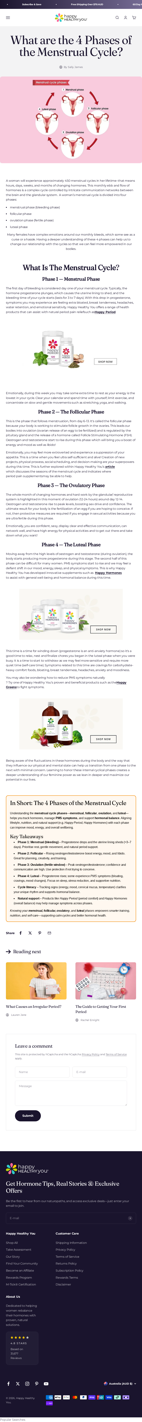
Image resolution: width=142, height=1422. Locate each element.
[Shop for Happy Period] (71, 348)
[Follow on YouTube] (46, 1383)
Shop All (12, 1243)
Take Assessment (18, 1249)
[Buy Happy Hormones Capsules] (71, 614)
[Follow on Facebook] (8, 1383)
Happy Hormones (108, 573)
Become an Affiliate (20, 1270)
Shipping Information (71, 1243)
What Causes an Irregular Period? (33, 1006)
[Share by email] (49, 933)
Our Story (13, 1256)
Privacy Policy (91, 1054)
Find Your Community (22, 1263)
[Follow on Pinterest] (36, 1383)
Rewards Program (19, 1277)
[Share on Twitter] (30, 933)
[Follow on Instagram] (27, 1383)
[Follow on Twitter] (17, 1383)
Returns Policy (66, 1263)
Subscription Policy (69, 1270)
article (110, 466)
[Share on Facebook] (20, 933)
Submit (27, 1115)
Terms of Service (116, 1054)
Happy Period (105, 312)
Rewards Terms (67, 1277)
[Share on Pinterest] (39, 933)
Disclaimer (63, 1284)
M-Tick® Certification (21, 1284)
